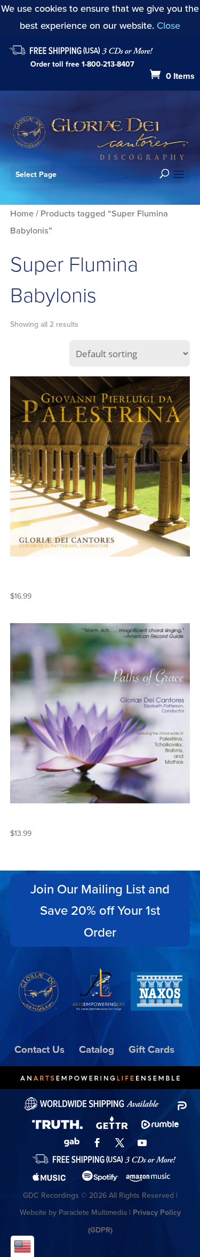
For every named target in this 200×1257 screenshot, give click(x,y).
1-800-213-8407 (108, 64)
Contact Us (39, 1049)
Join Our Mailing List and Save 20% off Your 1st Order (100, 910)
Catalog (96, 1049)
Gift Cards (151, 1049)
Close (168, 25)
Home (22, 213)
